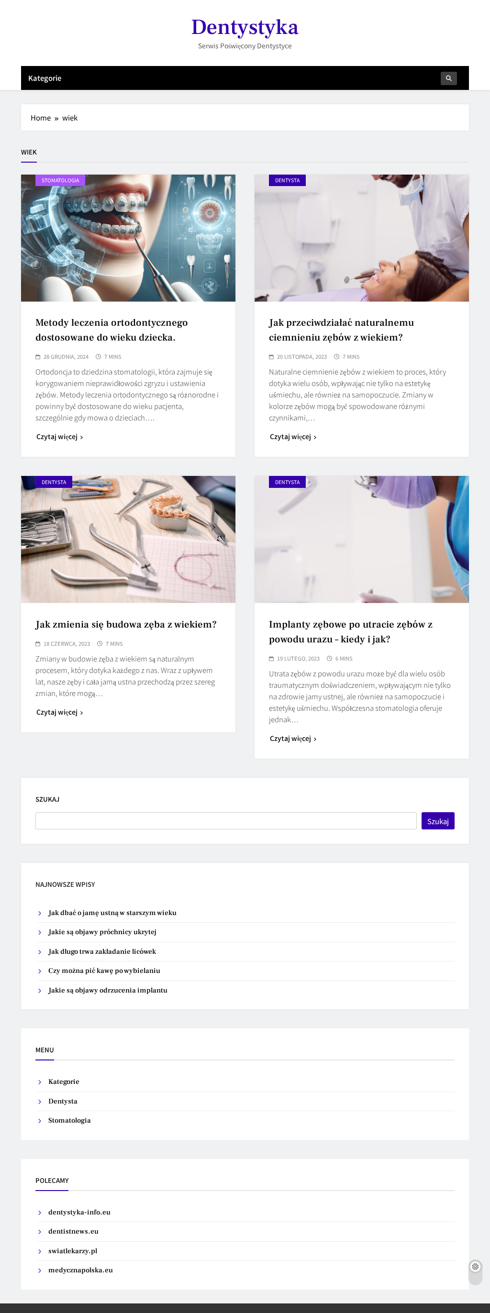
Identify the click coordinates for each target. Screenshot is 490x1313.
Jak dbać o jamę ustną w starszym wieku (112, 912)
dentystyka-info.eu (79, 1212)
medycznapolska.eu (80, 1270)
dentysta (287, 180)
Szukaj (47, 799)
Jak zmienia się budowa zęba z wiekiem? (126, 624)
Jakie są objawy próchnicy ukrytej (102, 932)
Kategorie (44, 78)
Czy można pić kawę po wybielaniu (104, 970)
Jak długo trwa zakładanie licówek (102, 951)
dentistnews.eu (73, 1231)
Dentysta (63, 1101)
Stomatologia (60, 180)
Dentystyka (245, 27)
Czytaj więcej (57, 436)
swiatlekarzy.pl (72, 1251)
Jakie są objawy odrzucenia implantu (107, 990)
